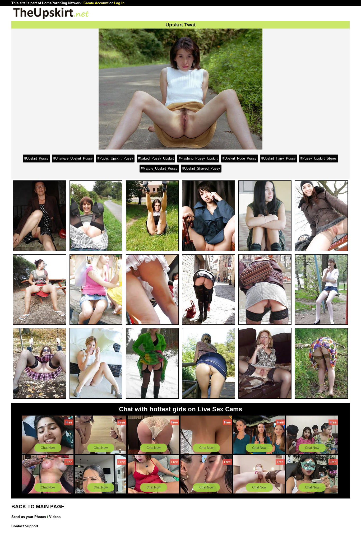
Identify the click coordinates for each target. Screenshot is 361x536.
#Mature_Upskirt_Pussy (159, 168)
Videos (55, 517)
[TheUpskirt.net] (51, 18)
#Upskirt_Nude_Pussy (240, 158)
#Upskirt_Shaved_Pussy (201, 168)
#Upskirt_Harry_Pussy (278, 158)
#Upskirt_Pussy (36, 158)
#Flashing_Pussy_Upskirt (198, 158)
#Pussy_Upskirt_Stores (318, 158)
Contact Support (24, 526)
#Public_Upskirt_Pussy (115, 158)
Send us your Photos (28, 517)
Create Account (96, 3)
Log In (119, 3)
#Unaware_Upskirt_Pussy (73, 158)
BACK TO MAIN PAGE (37, 506)
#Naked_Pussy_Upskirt (156, 158)
